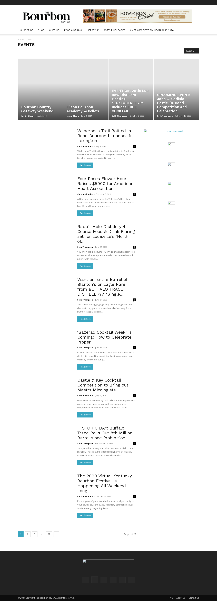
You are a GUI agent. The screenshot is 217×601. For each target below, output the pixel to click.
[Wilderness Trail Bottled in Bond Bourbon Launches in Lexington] (45, 148)
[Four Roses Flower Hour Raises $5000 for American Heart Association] (45, 196)
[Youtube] (196, 2)
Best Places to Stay (27, 51)
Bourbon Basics (95, 51)
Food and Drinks (132, 51)
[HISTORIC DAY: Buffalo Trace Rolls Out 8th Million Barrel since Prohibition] (45, 445)
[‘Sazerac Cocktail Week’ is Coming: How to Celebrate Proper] (45, 350)
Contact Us (194, 597)
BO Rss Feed (45, 51)
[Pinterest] (179, 2)
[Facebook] (168, 2)
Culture (54, 30)
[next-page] (56, 534)
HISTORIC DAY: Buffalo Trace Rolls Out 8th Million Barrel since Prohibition (104, 433)
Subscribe (26, 30)
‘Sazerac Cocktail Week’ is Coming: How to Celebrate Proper (104, 337)
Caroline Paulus (85, 146)
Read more (85, 165)
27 (49, 534)
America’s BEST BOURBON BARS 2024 (152, 30)
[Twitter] (190, 2)
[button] (195, 30)
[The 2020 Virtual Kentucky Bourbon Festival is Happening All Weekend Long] (45, 493)
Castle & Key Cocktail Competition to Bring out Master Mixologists (102, 385)
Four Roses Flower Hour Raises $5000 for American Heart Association (105, 183)
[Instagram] (174, 2)
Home (21, 39)
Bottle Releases (114, 30)
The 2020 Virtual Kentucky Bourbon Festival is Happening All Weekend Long (104, 483)
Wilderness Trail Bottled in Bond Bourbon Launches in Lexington (105, 135)
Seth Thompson (119, 116)
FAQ (171, 597)
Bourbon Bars (78, 51)
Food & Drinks (73, 30)
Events (119, 51)
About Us (180, 597)
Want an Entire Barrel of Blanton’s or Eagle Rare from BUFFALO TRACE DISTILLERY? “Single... (102, 287)
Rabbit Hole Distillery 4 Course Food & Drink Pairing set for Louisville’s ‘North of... (106, 234)
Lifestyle (93, 30)
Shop (41, 30)
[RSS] (185, 2)
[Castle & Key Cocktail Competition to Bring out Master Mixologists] (45, 397)
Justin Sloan (27, 116)
